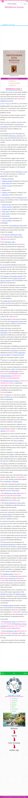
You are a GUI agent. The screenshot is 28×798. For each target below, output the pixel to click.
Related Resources (13, 78)
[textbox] (13, 4)
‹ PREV (2, 673)
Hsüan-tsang (4, 103)
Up (14, 673)
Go (25, 3)
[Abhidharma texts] (14, 62)
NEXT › (26, 673)
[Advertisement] (14, 657)
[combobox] (13, 4)
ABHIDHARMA (11, 24)
